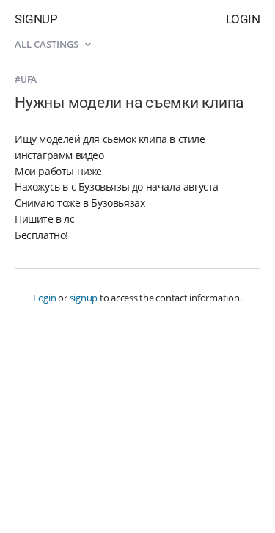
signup (84, 297)
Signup (36, 19)
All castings (48, 44)
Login (243, 19)
